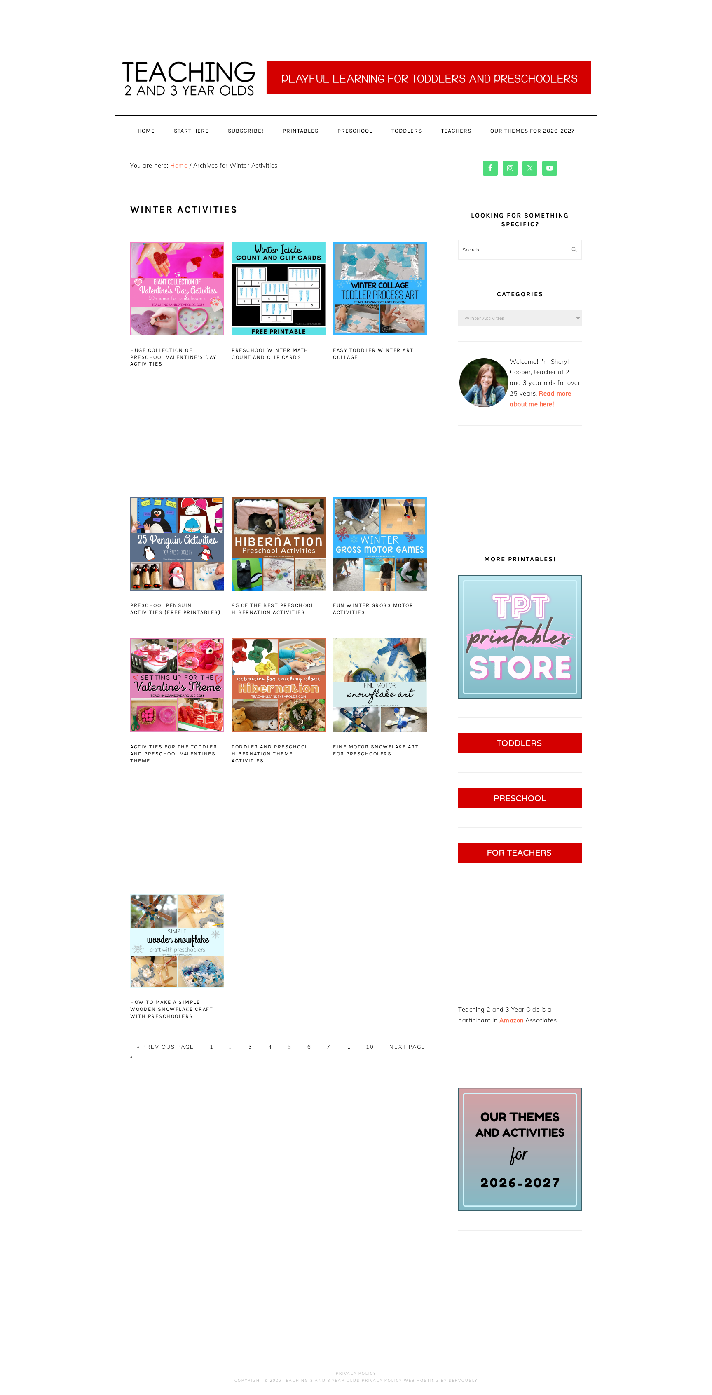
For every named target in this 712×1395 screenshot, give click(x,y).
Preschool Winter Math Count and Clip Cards (270, 353)
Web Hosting (421, 1380)
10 (370, 1046)
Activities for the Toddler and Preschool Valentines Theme (173, 753)
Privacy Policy (356, 1373)
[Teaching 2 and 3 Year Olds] (356, 115)
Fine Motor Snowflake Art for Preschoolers (376, 750)
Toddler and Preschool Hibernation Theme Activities (270, 753)
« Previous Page (165, 1046)
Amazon (511, 1020)
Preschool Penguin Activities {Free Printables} (175, 608)
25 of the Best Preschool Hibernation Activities (273, 608)
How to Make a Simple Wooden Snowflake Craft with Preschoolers (171, 1009)
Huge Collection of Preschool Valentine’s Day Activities (173, 357)
